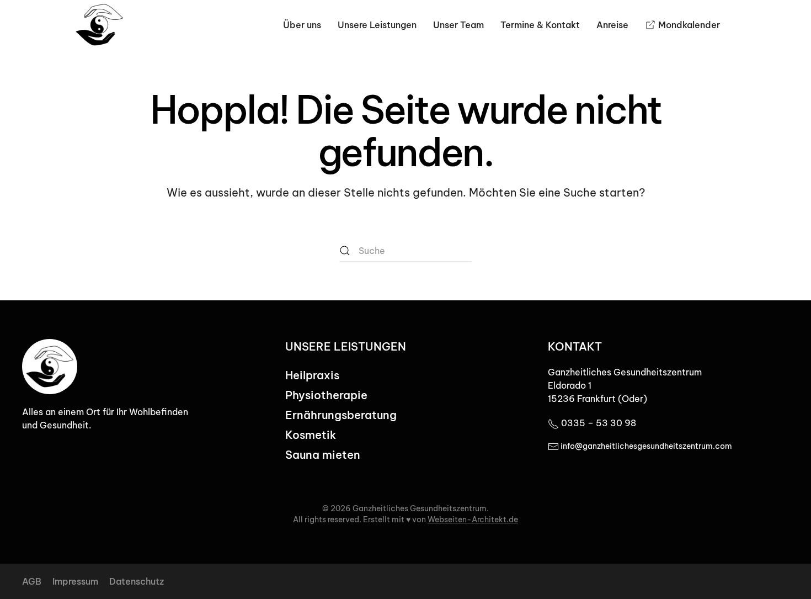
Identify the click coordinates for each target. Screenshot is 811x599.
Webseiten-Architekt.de (473, 519)
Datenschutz (136, 581)
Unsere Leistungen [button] (377, 24)
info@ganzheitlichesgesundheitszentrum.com (645, 446)
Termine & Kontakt (540, 24)
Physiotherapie (326, 395)
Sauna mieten (322, 455)
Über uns (302, 24)
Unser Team (458, 24)
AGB (31, 581)
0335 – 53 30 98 (597, 422)
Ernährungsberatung (341, 415)
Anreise (612, 24)
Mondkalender (689, 24)
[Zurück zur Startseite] (99, 25)
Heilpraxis (312, 375)
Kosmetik (310, 435)
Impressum (75, 581)
